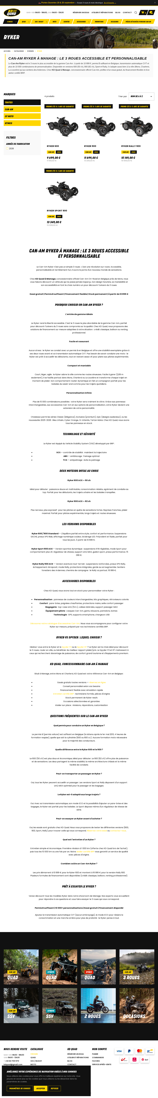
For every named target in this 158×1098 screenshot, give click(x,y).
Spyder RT (82, 647)
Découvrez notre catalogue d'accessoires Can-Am (55, 623)
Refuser (54, 1089)
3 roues (131, 978)
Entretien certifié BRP (63, 693)
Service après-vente (101, 1064)
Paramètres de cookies (19, 1089)
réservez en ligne (97, 682)
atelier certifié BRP (16, 73)
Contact (71, 1064)
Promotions (99, 22)
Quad (12, 978)
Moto (54, 22)
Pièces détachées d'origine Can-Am (138, 22)
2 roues (93, 1016)
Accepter (40, 1089)
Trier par (122, 96)
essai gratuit (116, 70)
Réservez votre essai (97, 830)
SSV (11, 1016)
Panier (95, 1054)
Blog (69, 1061)
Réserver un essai (75, 1054)
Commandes (98, 1057)
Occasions (114, 22)
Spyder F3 (66, 647)
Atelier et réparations (78, 1057)
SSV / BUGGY (36, 1061)
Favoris (96, 1061)
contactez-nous (118, 830)
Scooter (66, 22)
